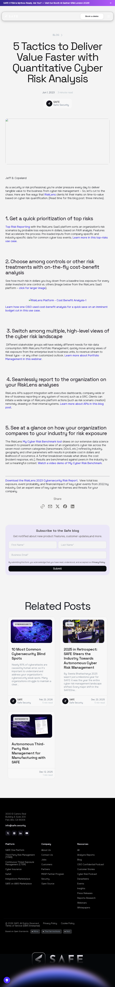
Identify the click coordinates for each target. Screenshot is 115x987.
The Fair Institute (52, 931)
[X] (7, 833)
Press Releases (85, 893)
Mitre (36, 931)
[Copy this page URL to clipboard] (42, 506)
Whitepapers (83, 907)
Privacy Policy (98, 562)
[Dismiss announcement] (111, 3)
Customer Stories (86, 869)
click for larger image (32, 288)
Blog (56, 35)
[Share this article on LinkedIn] (72, 506)
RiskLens (50, 194)
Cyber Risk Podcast (87, 874)
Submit (57, 568)
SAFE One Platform (14, 850)
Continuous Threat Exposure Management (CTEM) (19, 863)
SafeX (8, 874)
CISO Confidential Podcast (90, 864)
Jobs (43, 859)
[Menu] (108, 16)
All (78, 850)
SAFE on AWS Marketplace (18, 883)
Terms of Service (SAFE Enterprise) (22, 925)
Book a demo (92, 16)
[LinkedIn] (20, 833)
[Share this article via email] (50, 506)
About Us (46, 850)
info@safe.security (15, 825)
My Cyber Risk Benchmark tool (42, 441)
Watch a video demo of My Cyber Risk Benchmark (70, 463)
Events (80, 883)
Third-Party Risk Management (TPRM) (20, 856)
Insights (81, 888)
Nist (68, 931)
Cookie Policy (67, 923)
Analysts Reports (86, 855)
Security (45, 878)
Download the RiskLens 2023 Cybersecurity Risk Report (41, 480)
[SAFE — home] (11, 16)
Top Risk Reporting (17, 226)
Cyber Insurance (13, 869)
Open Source (47, 883)
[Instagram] (14, 833)
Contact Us (47, 855)
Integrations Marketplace (17, 878)
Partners (45, 869)
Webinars (82, 902)
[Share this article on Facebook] (65, 506)
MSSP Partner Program (52, 874)
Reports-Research (86, 898)
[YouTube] (26, 833)
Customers (46, 864)
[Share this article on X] (57, 506)
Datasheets (83, 878)
